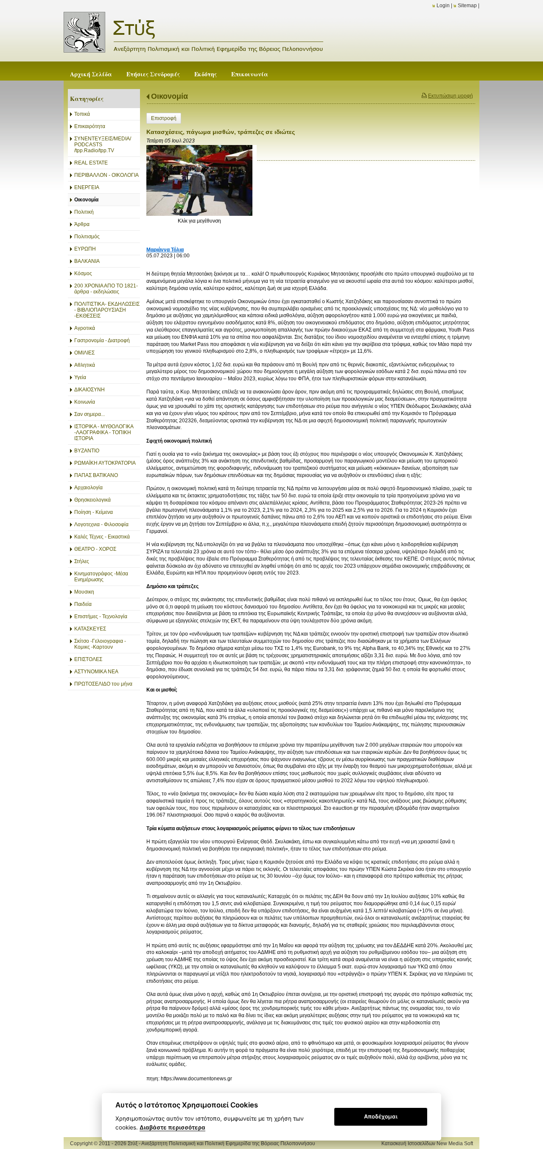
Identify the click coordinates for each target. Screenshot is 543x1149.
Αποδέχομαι (380, 1116)
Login (443, 5)
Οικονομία (169, 96)
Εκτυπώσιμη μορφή (450, 96)
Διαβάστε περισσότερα (172, 1127)
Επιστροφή (163, 118)
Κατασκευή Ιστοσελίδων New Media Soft (427, 1143)
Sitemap (467, 5)
